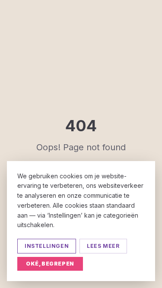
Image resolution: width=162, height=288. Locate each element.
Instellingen (47, 246)
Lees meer (103, 246)
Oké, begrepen (50, 263)
